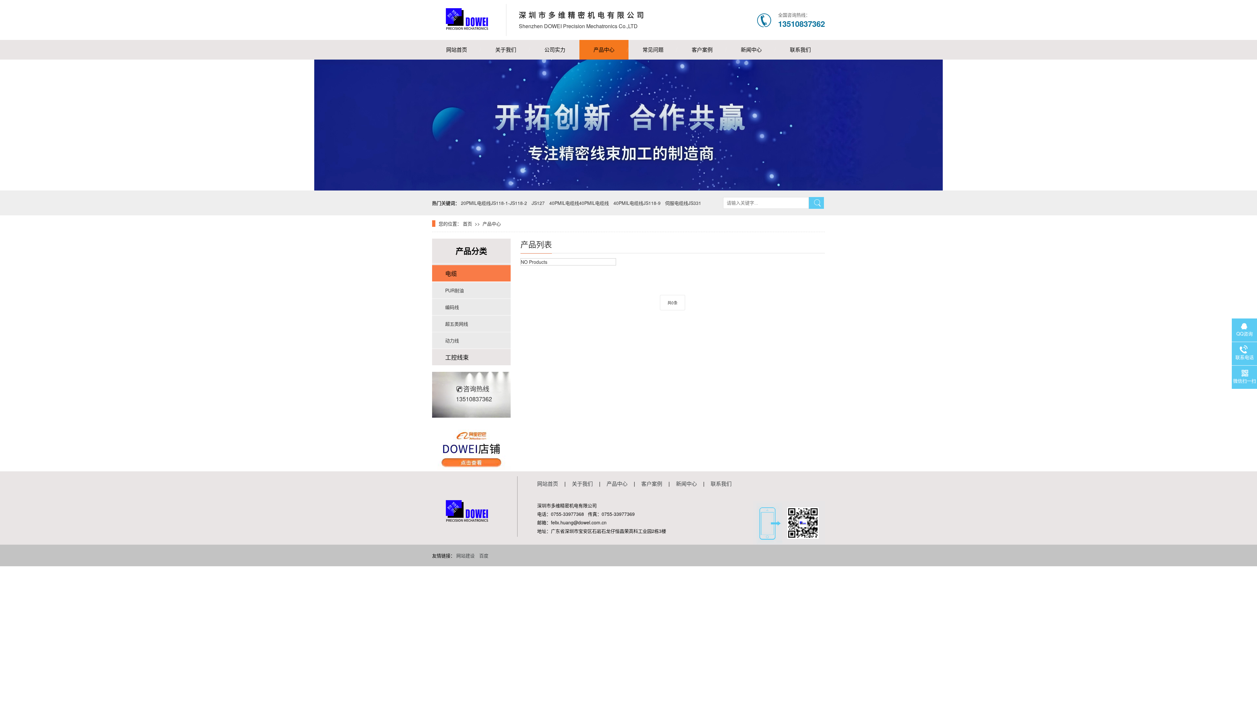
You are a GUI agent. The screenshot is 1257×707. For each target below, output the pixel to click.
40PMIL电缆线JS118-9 (637, 203)
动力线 (452, 340)
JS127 (538, 203)
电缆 (451, 273)
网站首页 (456, 49)
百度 (483, 555)
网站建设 (465, 555)
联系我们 (800, 49)
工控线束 (457, 357)
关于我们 (505, 49)
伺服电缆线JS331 (683, 203)
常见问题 (653, 49)
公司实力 (554, 49)
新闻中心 (751, 49)
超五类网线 (456, 323)
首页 (467, 223)
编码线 (452, 307)
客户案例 (702, 49)
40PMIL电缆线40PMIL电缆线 (579, 203)
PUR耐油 (454, 290)
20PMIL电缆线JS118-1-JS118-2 (494, 203)
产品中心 (603, 49)
